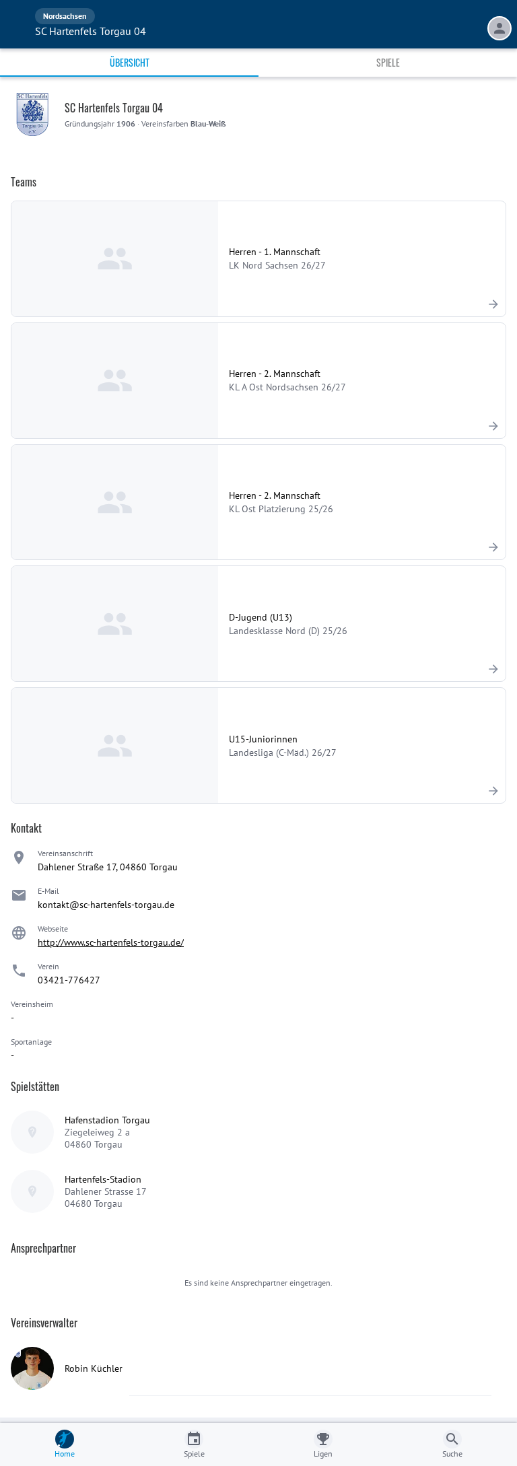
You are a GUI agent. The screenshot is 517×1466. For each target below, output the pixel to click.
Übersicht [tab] (129, 62)
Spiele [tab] (388, 62)
